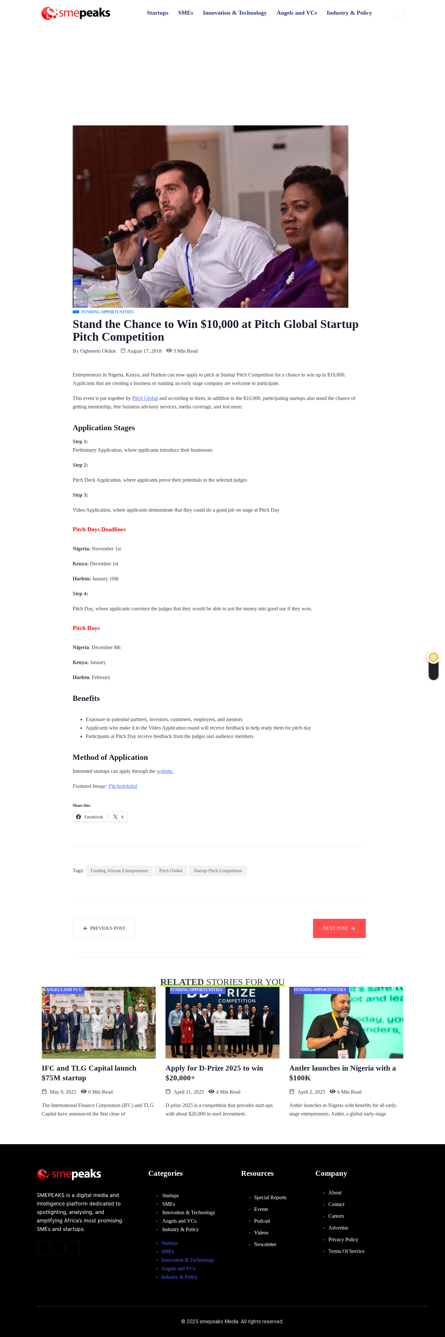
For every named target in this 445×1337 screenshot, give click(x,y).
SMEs (185, 12)
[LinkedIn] (73, 1247)
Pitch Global (145, 398)
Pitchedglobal (122, 786)
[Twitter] (43, 1247)
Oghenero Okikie (98, 351)
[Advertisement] (222, 73)
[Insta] (58, 1247)
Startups (157, 12)
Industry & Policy (349, 12)
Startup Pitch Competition (218, 870)
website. (165, 771)
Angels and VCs (297, 12)
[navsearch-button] (398, 13)
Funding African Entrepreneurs (119, 870)
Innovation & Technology (235, 12)
